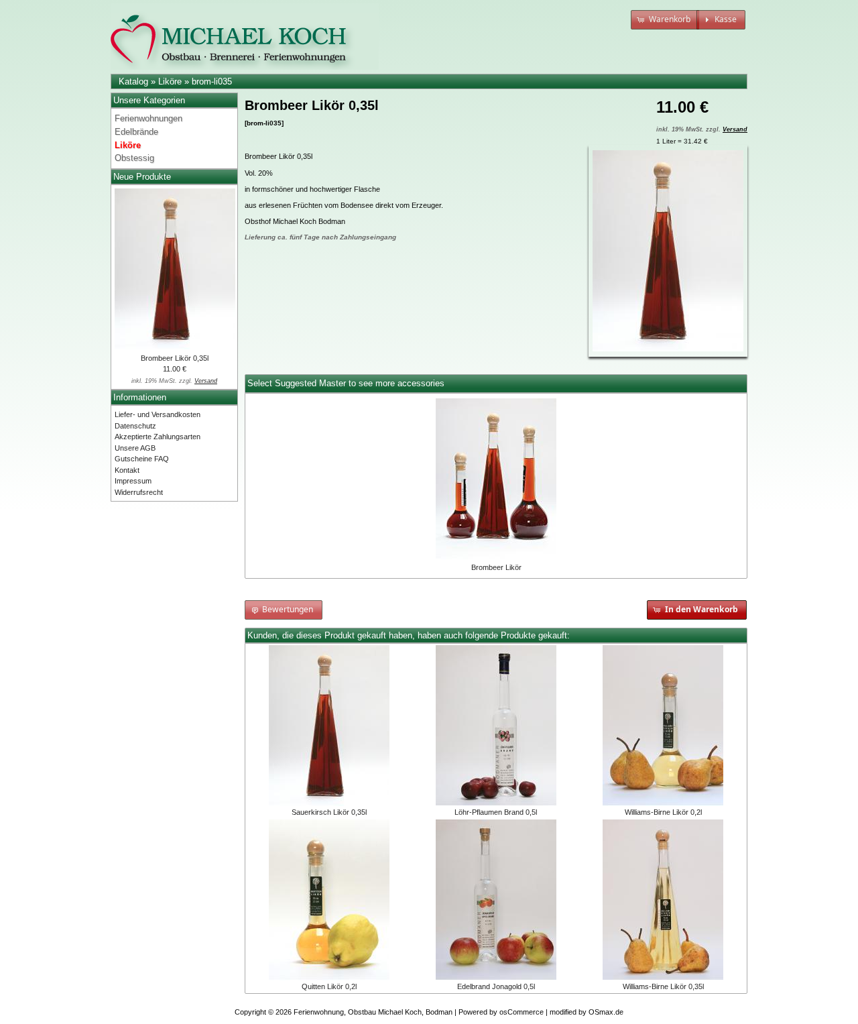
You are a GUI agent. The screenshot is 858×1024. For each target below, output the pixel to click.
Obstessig (134, 158)
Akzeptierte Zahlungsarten (157, 437)
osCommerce (521, 1012)
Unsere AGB (135, 448)
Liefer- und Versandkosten (157, 414)
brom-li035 (212, 81)
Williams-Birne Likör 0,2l (663, 812)
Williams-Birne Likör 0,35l (663, 986)
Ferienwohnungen (148, 118)
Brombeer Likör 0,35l (174, 358)
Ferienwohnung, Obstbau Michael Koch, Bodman (373, 1012)
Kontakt (127, 470)
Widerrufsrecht (139, 492)
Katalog (133, 81)
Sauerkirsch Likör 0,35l (329, 812)
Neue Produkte (142, 177)
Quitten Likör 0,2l (329, 986)
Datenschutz (135, 426)
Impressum (133, 481)
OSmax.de (606, 1012)
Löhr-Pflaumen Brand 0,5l (495, 812)
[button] (665, 20)
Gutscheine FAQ (142, 459)
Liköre (170, 81)
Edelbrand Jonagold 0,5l (496, 986)
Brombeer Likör (496, 567)
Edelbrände (136, 132)
